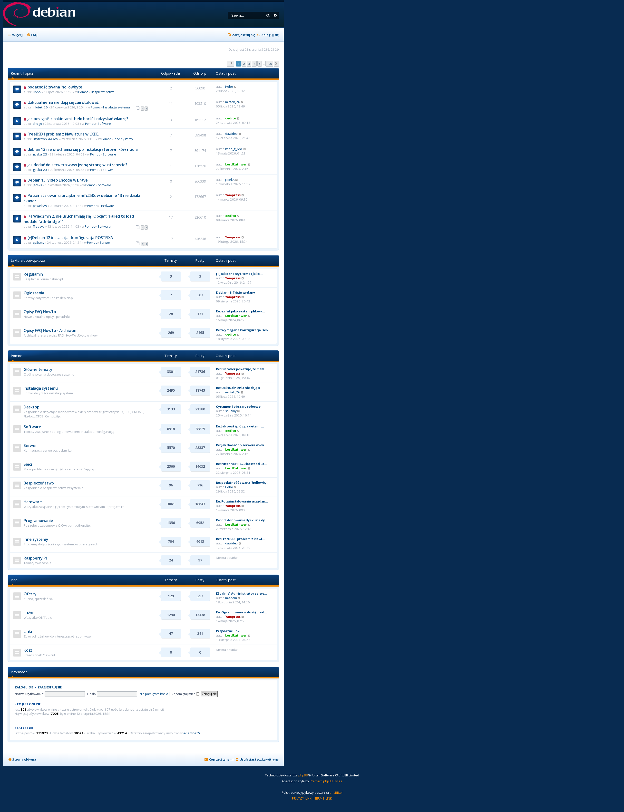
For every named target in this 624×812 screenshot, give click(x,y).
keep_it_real (234, 149)
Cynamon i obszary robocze (238, 406)
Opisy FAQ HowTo (40, 311)
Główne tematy (38, 369)
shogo (37, 123)
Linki (28, 631)
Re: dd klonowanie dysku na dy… (242, 520)
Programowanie (38, 520)
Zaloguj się (24, 687)
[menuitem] (32, 35)
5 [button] (260, 63)
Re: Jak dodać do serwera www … (241, 445)
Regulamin (33, 274)
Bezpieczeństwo (103, 92)
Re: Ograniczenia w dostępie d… (241, 612)
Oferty (30, 594)
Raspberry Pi (35, 558)
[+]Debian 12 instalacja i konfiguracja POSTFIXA (70, 237)
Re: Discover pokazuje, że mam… (241, 369)
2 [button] (244, 63)
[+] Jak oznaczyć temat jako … (239, 273)
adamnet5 (191, 733)
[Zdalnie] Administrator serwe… (241, 593)
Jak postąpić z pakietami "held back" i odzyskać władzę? (78, 118)
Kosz (28, 650)
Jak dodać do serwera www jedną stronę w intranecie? (77, 164)
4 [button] (254, 63)
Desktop (31, 407)
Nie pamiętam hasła (154, 694)
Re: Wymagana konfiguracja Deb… (243, 330)
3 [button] (249, 63)
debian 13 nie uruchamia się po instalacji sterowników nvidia (83, 149)
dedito (230, 118)
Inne (14, 580)
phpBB (303, 775)
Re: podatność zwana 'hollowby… (243, 482)
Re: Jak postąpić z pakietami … (240, 426)
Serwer (108, 169)
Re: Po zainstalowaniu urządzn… (242, 501)
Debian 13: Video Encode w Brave (58, 180)
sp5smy (38, 242)
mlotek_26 (40, 107)
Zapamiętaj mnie (184, 694)
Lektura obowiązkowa (28, 260)
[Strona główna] (39, 14)
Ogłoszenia (34, 293)
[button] (230, 64)
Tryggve (39, 226)
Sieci (28, 464)
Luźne (29, 612)
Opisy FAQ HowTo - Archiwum (51, 330)
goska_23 (40, 154)
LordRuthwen (236, 164)
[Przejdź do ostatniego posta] (235, 86)
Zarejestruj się (50, 687)
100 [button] (269, 63)
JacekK (37, 185)
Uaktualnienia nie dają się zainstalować (63, 102)
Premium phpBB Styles (326, 781)
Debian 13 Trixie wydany (235, 292)
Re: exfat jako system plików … (240, 311)
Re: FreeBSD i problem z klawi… (240, 539)
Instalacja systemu (116, 107)
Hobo (37, 92)
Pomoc (83, 92)
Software (104, 123)
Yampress (233, 195)
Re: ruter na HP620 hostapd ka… (241, 464)
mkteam (231, 598)
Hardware (107, 205)
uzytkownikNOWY (45, 139)
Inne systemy (123, 139)
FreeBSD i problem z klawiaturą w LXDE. (63, 134)
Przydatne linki (228, 631)
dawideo (231, 133)
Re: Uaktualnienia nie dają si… (239, 388)
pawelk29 (40, 205)
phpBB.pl (336, 792)
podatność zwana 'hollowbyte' (55, 87)
